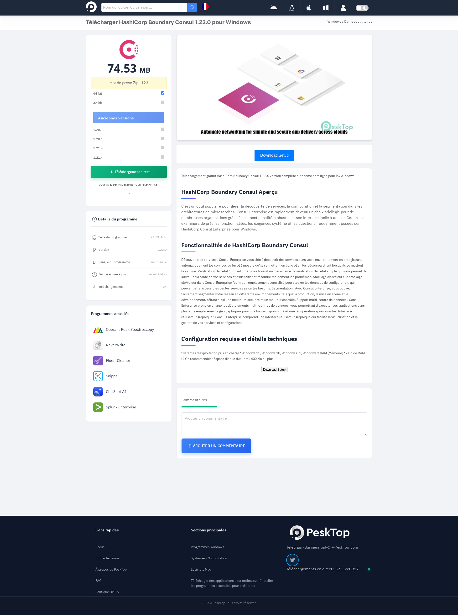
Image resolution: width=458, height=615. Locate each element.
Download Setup (274, 155)
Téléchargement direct (132, 171)
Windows (335, 21)
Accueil (101, 547)
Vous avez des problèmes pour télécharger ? (129, 189)
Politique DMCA (107, 591)
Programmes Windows (207, 547)
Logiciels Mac (201, 569)
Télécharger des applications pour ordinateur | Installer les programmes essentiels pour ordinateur (232, 583)
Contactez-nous (107, 558)
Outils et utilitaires (358, 21)
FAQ (98, 580)
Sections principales (208, 530)
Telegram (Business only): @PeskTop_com (322, 547)
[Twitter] (292, 560)
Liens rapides (107, 530)
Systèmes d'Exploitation (209, 558)
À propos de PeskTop (111, 569)
